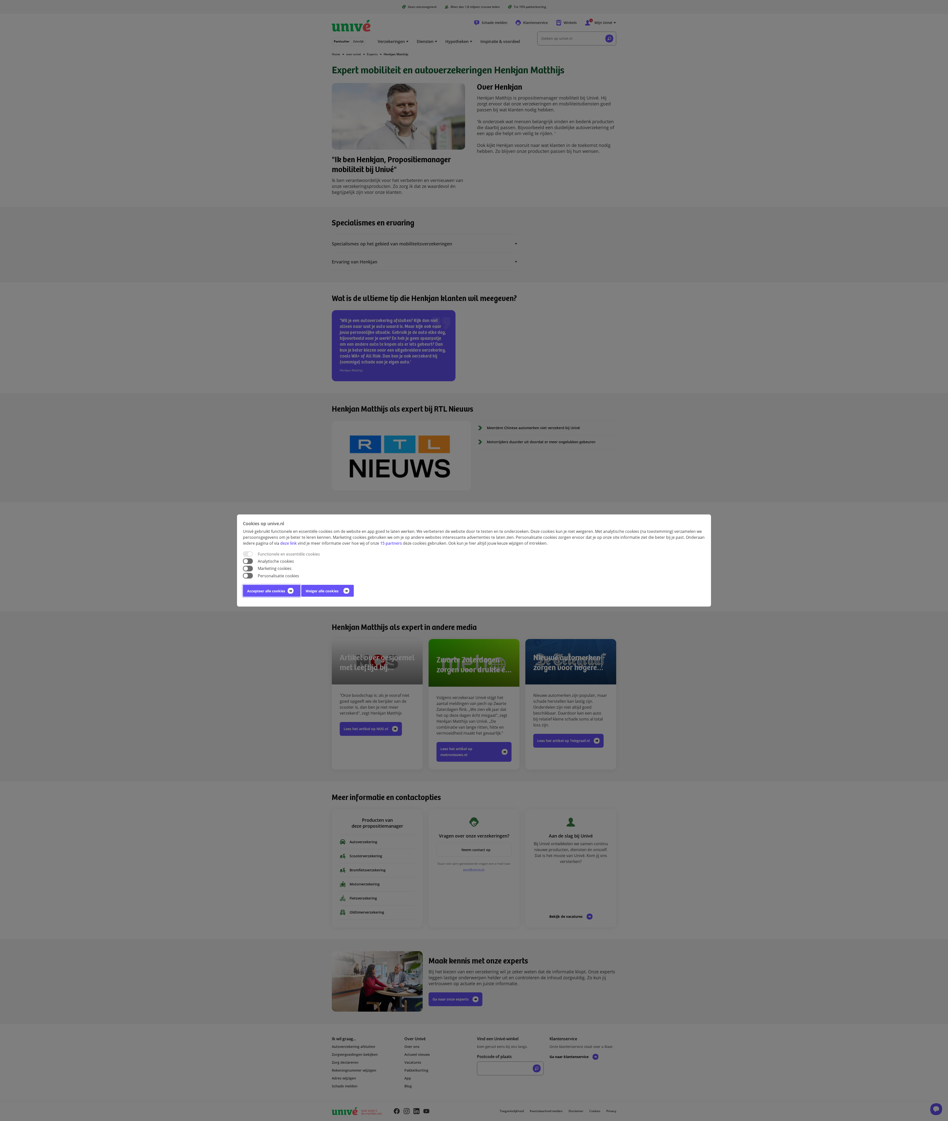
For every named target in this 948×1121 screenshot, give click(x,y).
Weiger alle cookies (322, 590)
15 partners (391, 543)
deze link (288, 543)
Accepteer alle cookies (266, 590)
